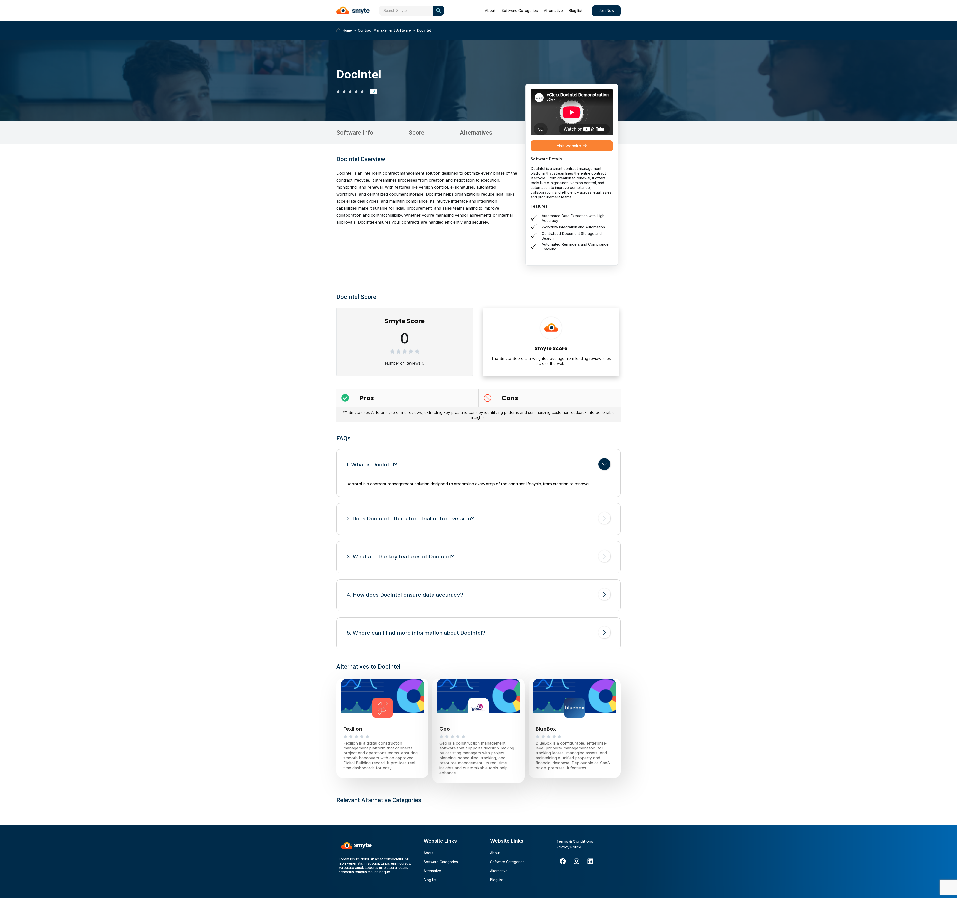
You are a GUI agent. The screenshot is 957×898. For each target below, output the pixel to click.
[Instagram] (576, 861)
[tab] (478, 465)
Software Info (354, 132)
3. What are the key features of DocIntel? (400, 556)
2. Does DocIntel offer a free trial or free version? (410, 518)
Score (416, 132)
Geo (444, 728)
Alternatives (476, 132)
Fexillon (352, 728)
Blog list (576, 10)
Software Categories (520, 10)
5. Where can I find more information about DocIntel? (416, 633)
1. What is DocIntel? (372, 464)
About (490, 10)
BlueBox (546, 728)
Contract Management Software (384, 30)
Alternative (553, 10)
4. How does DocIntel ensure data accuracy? (405, 595)
